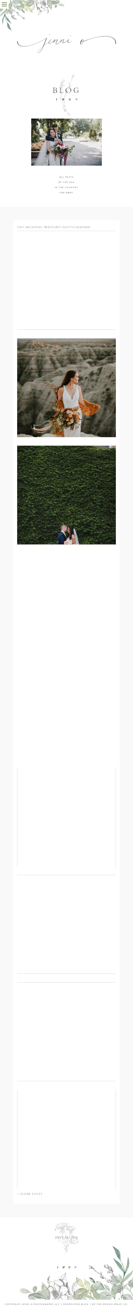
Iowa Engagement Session (66, 264)
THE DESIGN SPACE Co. (112, 1304)
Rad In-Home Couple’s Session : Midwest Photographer (66, 585)
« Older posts (29, 1194)
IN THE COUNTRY (66, 187)
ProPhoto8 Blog (76, 1304)
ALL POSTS (66, 177)
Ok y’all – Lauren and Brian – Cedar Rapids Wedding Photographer (66, 1122)
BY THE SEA (66, 182)
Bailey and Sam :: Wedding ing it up (66, 800)
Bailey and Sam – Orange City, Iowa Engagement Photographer (66, 907)
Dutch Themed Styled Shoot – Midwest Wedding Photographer (66, 693)
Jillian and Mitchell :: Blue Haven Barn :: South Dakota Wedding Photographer (66, 478)
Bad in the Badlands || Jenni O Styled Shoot (66, 371)
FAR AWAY (66, 192)
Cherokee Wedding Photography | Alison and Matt (66, 1015)
